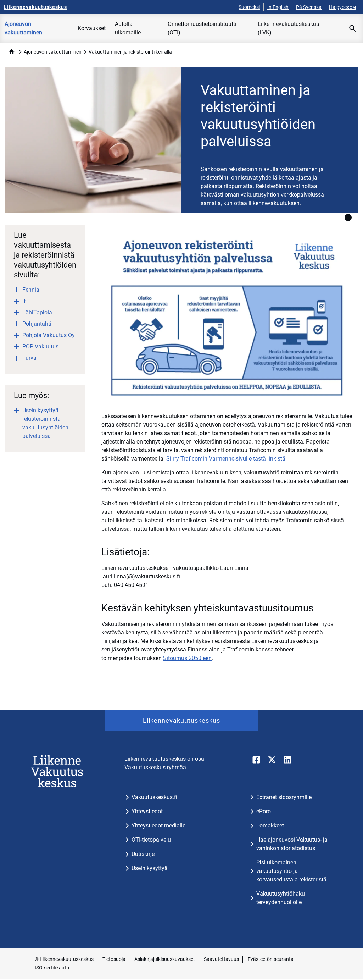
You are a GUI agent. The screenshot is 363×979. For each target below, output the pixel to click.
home (11, 51)
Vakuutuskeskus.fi (154, 797)
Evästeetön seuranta (271, 959)
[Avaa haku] (352, 28)
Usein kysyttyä (150, 868)
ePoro (263, 811)
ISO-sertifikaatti (52, 967)
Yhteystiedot (147, 811)
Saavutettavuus (221, 959)
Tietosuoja (113, 959)
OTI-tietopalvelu (151, 839)
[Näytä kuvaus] (348, 217)
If (24, 301)
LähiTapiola (37, 312)
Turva (29, 357)
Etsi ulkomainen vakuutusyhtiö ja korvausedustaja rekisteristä (291, 871)
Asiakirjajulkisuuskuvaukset (164, 959)
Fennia (30, 289)
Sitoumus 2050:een (187, 658)
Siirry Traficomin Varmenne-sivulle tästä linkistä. (226, 458)
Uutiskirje (143, 854)
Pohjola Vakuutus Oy (48, 335)
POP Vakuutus (40, 346)
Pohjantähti (36, 323)
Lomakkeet (270, 825)
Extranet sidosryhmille (284, 797)
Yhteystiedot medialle (158, 825)
